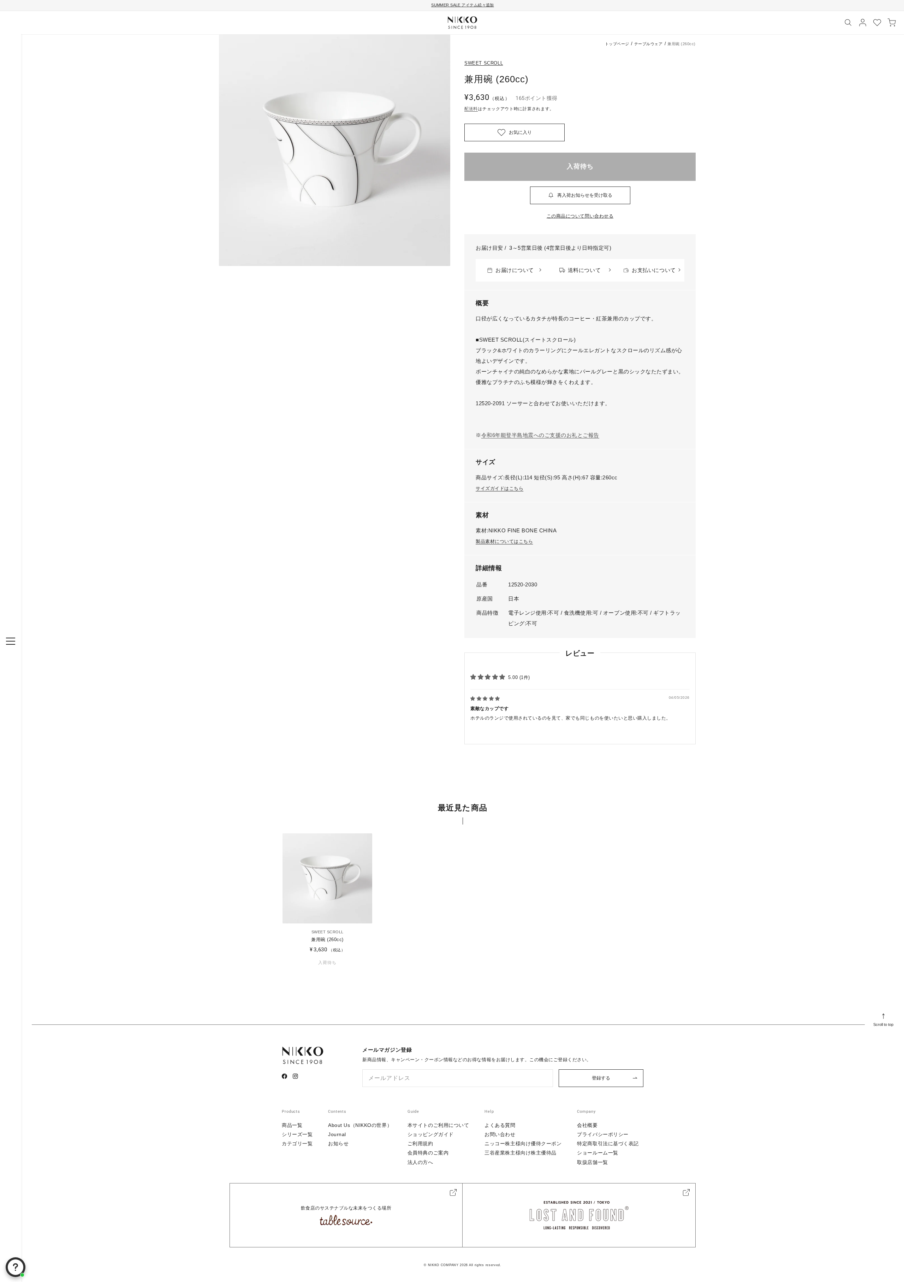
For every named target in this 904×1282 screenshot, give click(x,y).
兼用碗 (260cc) (327, 939)
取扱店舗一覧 (592, 1162)
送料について (584, 270)
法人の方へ (420, 1162)
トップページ (617, 44)
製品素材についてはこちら (504, 541)
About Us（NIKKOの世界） (360, 1125)
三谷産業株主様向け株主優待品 (520, 1153)
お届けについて (514, 270)
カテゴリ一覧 (297, 1143)
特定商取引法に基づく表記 (608, 1143)
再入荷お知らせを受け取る (584, 195)
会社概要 (587, 1125)
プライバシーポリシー (603, 1134)
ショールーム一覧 (597, 1153)
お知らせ (338, 1143)
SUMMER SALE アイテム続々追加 (462, 5)
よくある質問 (499, 1125)
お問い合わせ (499, 1134)
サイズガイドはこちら (499, 488)
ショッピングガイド (431, 1134)
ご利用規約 (420, 1143)
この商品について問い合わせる (580, 216)
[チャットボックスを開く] (15, 1267)
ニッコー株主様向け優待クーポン (522, 1143)
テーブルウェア (648, 44)
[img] (485, 698)
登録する (601, 1078)
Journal (337, 1134)
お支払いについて (654, 270)
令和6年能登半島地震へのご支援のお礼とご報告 (540, 435)
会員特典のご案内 (428, 1153)
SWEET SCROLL (483, 63)
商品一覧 (292, 1125)
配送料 (471, 108)
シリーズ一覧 (297, 1134)
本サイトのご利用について (438, 1125)
